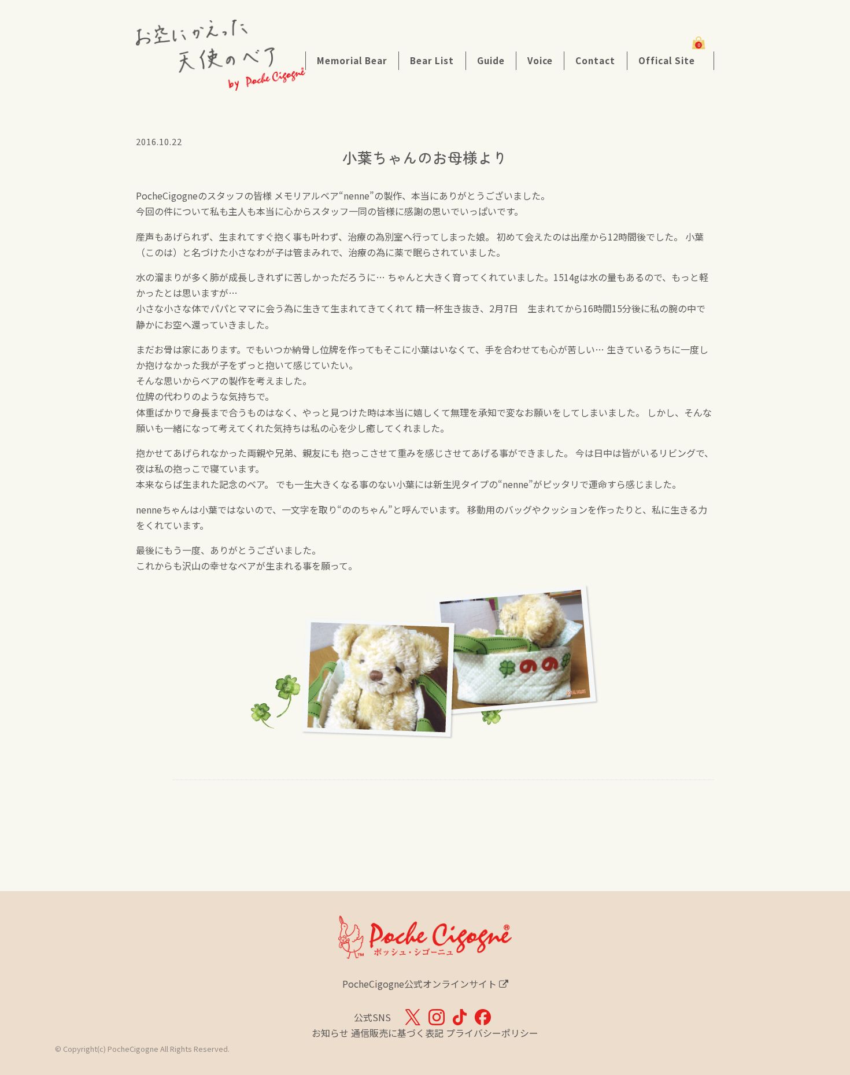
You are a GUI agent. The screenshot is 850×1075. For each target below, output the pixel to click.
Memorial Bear (352, 60)
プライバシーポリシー (492, 1033)
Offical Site (666, 60)
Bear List (432, 60)
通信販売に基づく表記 (397, 1033)
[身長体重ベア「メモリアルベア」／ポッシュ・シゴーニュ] (220, 83)
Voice (540, 60)
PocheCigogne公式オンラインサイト (420, 984)
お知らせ (330, 1033)
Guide (491, 60)
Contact (595, 60)
